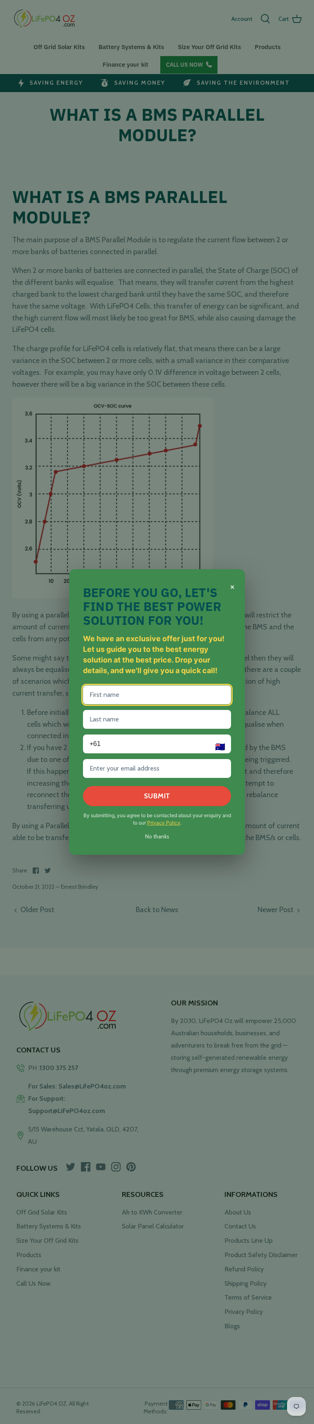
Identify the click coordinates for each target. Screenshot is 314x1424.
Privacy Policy (163, 823)
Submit (157, 796)
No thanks (157, 836)
